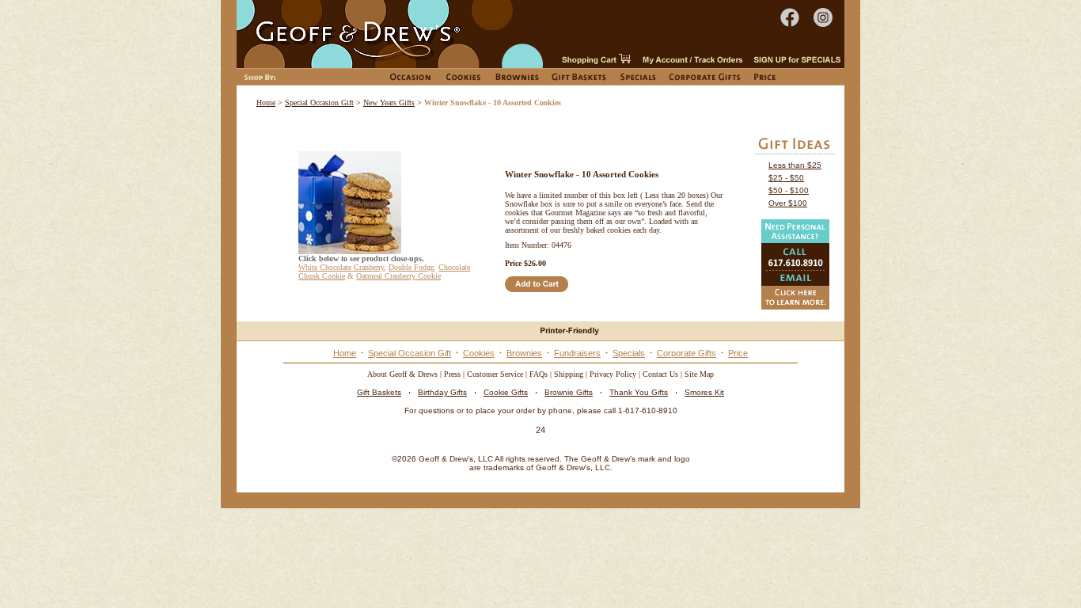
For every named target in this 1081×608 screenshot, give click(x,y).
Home (265, 102)
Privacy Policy (613, 374)
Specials (629, 353)
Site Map (699, 374)
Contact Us (660, 374)
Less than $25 (794, 165)
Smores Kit (704, 392)
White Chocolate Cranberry (341, 267)
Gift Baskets (379, 392)
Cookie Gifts (506, 392)
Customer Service (495, 374)
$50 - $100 (788, 190)
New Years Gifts (389, 102)
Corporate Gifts (686, 353)
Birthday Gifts (442, 392)
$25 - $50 (786, 177)
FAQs (538, 374)
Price (738, 353)
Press (452, 374)
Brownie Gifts (568, 392)
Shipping (568, 374)
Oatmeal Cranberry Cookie (398, 276)
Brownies (524, 353)
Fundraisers (577, 353)
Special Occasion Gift (319, 102)
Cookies (479, 353)
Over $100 (787, 203)
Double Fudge (411, 267)
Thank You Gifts (638, 392)
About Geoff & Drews (402, 374)
